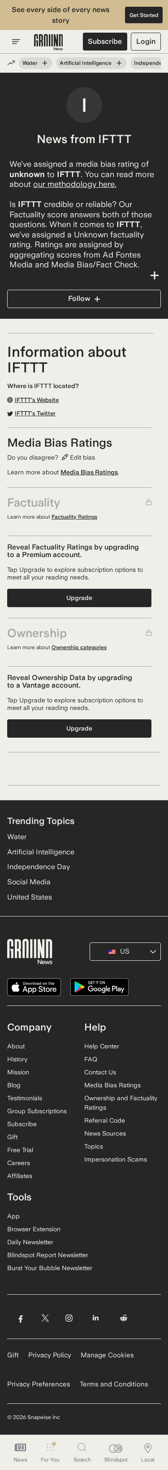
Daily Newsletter (30, 1242)
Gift (12, 1137)
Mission (18, 1072)
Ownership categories (79, 647)
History (17, 1059)
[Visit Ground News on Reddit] (124, 1318)
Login (145, 41)
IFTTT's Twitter (35, 413)
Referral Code (104, 1120)
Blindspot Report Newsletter (47, 1255)
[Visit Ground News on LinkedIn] (96, 1318)
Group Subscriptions (37, 1111)
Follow (79, 298)
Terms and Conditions (114, 1384)
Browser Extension (33, 1229)
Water (29, 63)
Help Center (101, 1046)
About (16, 1046)
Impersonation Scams (115, 1159)
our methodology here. (74, 184)
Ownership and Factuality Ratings (120, 1102)
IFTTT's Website (37, 400)
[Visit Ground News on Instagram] (68, 1318)
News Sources (105, 1133)
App (13, 1216)
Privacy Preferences (38, 1384)
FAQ (90, 1059)
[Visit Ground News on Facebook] (20, 1318)
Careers (18, 1162)
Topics (93, 1146)
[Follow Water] (45, 63)
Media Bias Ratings (89, 472)
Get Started (144, 15)
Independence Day (38, 866)
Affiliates (19, 1175)
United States (29, 897)
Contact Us (100, 1072)
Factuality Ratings (74, 517)
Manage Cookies (107, 1355)
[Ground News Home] (48, 42)
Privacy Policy (49, 1355)
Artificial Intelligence (86, 63)
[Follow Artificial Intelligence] (119, 63)
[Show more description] (84, 275)
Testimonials (24, 1098)
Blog (14, 1085)
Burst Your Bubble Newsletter (49, 1267)
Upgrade (79, 597)
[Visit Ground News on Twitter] (45, 1318)
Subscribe (105, 41)
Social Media (29, 882)
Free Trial (20, 1149)
